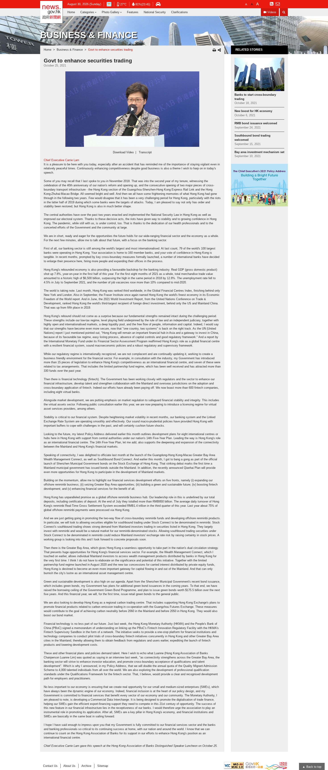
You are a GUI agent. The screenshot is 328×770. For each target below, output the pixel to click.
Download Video (123, 152)
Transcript (145, 152)
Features (132, 12)
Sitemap (102, 766)
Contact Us (50, 766)
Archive (86, 766)
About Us (69, 766)
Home (71, 12)
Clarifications (179, 12)
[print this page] (214, 50)
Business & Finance (70, 49)
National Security (155, 12)
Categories (87, 12)
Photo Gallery (110, 12)
